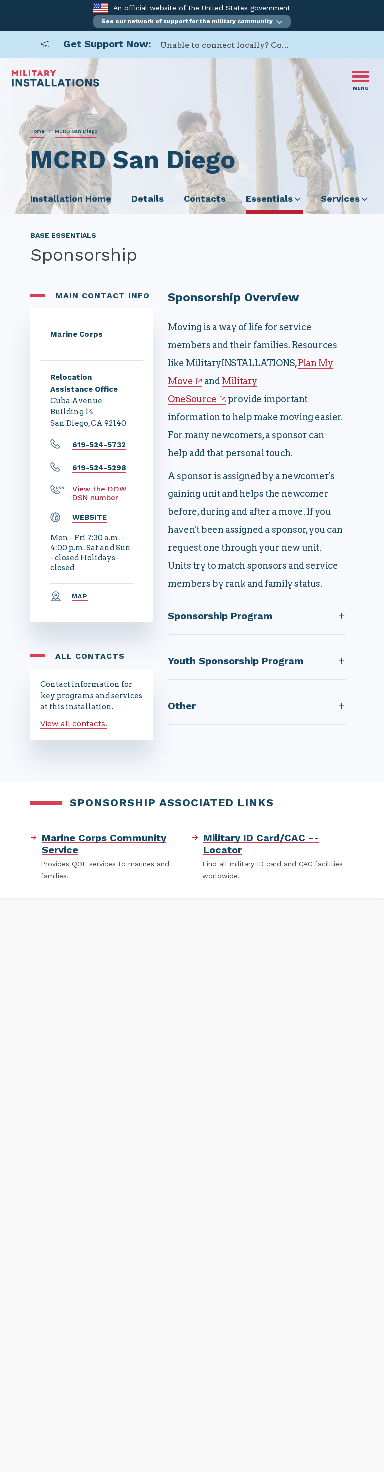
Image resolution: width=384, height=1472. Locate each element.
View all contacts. (74, 723)
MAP (80, 596)
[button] (192, 21)
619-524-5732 (99, 444)
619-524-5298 (99, 467)
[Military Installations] (56, 84)
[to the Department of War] (101, 7)
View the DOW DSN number (99, 493)
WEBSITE (89, 517)
